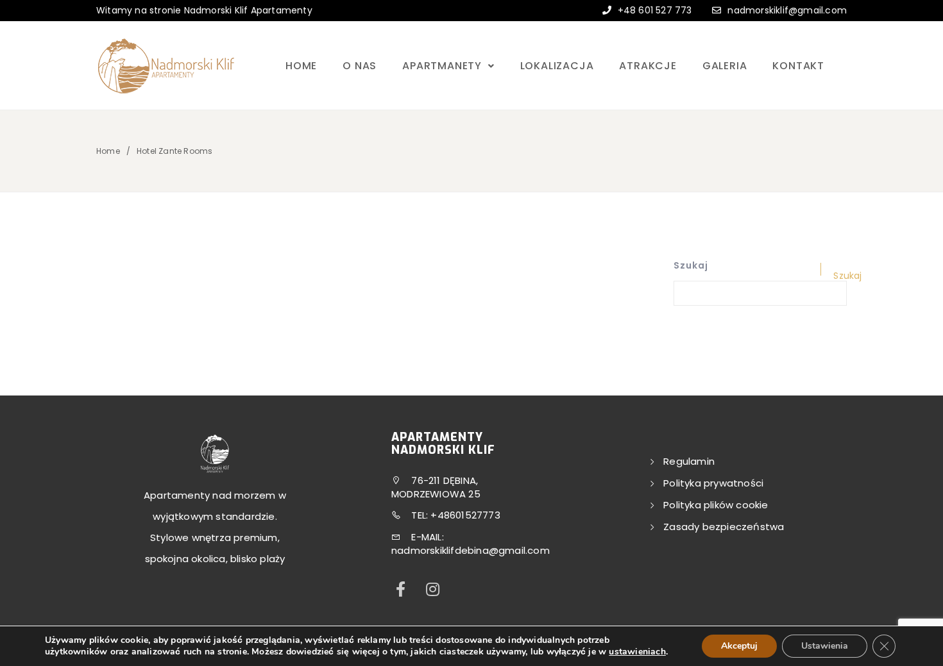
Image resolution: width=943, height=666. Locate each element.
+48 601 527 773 (653, 10)
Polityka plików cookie (715, 505)
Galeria (724, 65)
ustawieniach (637, 652)
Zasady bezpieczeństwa (723, 526)
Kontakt (798, 65)
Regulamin (689, 461)
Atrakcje (647, 65)
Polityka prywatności (713, 483)
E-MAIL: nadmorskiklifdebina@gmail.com (470, 543)
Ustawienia (824, 646)
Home (301, 65)
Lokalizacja (557, 65)
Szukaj (691, 265)
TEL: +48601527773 (454, 515)
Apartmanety (443, 65)
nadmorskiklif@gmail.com (787, 10)
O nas (360, 65)
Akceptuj (739, 646)
